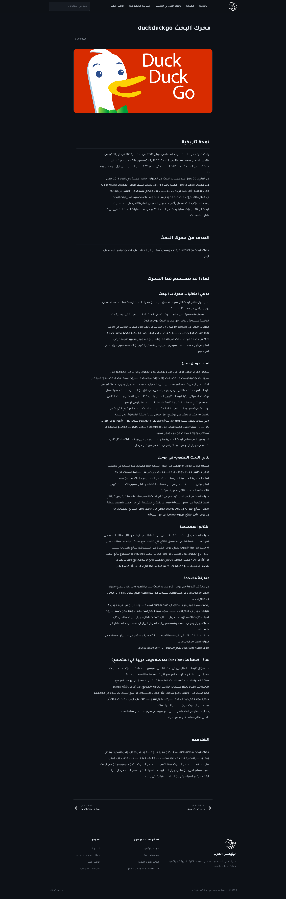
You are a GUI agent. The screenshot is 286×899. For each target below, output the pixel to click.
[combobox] (69, 6)
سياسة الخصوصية (139, 6)
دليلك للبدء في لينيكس (168, 6)
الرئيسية (203, 6)
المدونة (190, 6)
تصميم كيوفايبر (56, 890)
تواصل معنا (117, 6)
